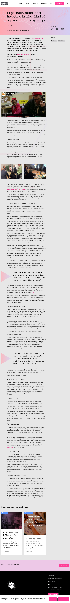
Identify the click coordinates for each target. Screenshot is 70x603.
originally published (23, 54)
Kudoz (32, 292)
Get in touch (64, 565)
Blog (51, 3)
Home (20, 3)
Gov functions (61, 40)
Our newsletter (53, 594)
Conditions (53, 40)
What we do (35, 3)
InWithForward (37, 38)
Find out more (63, 599)
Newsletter (59, 3)
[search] (68, 3)
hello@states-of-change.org (55, 578)
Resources (43, 3)
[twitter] (49, 584)
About (27, 3)
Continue (53, 599)
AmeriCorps (10, 447)
